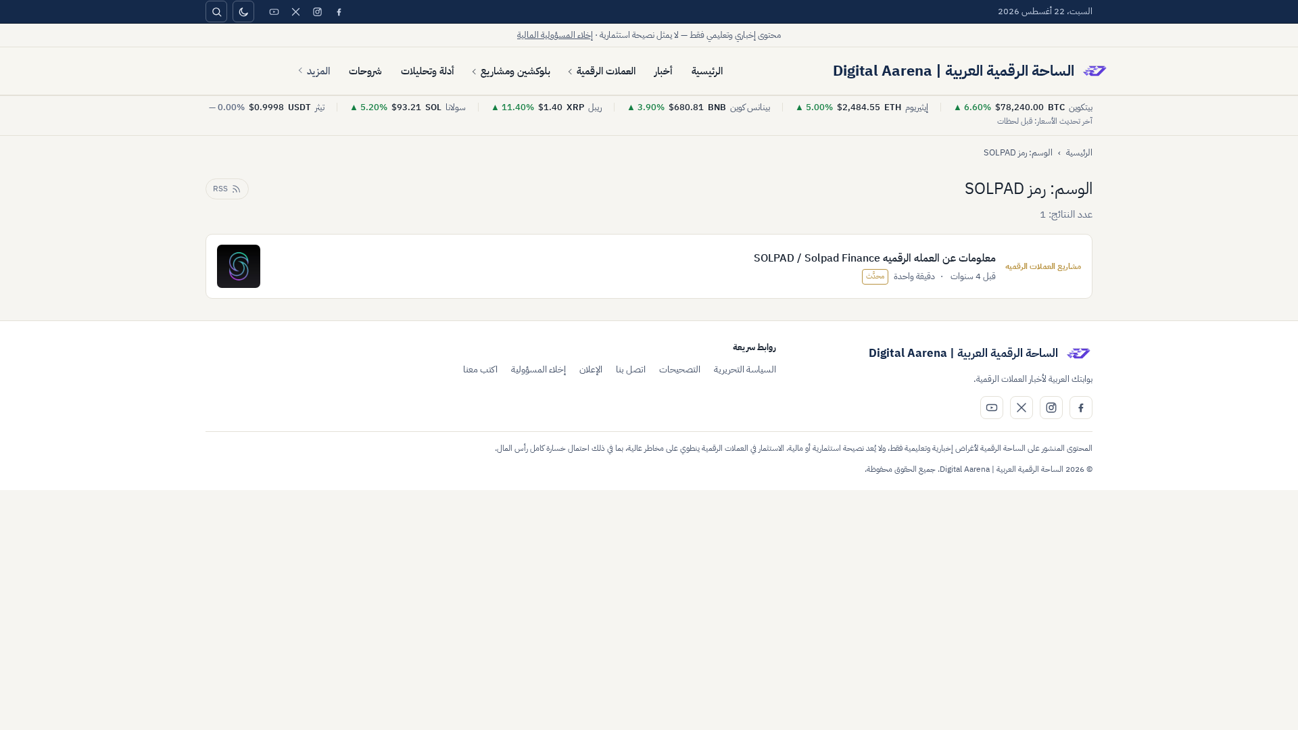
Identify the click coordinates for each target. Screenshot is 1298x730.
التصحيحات (679, 369)
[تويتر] (295, 11)
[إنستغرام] (317, 11)
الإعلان (590, 369)
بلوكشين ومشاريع (515, 71)
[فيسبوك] (338, 11)
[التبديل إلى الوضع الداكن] (243, 11)
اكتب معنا (480, 369)
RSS (220, 188)
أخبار (663, 71)
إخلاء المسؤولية (538, 369)
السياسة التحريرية (745, 369)
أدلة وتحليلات (427, 71)
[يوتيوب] (274, 11)
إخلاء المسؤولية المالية (555, 34)
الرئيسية (707, 71)
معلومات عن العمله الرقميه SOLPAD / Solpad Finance (875, 258)
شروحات (365, 71)
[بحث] (216, 11)
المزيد (318, 71)
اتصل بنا (631, 369)
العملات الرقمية (606, 71)
